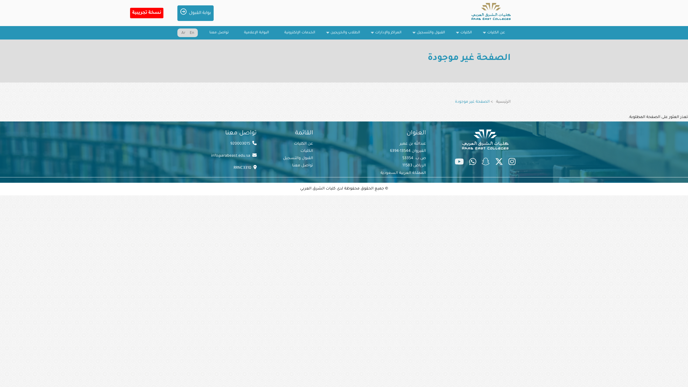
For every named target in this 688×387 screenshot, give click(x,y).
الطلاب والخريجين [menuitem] (348, 35)
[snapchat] (486, 162)
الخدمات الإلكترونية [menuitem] (299, 33)
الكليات (306, 151)
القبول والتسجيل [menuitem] (434, 35)
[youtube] (459, 162)
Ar (183, 33)
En (192, 33)
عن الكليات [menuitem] (499, 35)
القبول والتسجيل (298, 158)
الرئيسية (503, 102)
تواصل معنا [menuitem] (219, 33)
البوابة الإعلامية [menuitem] (256, 33)
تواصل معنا (302, 166)
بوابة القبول (200, 13)
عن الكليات (303, 144)
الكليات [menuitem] (469, 35)
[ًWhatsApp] (472, 162)
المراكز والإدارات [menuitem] (391, 35)
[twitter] (499, 162)
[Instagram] (511, 162)
